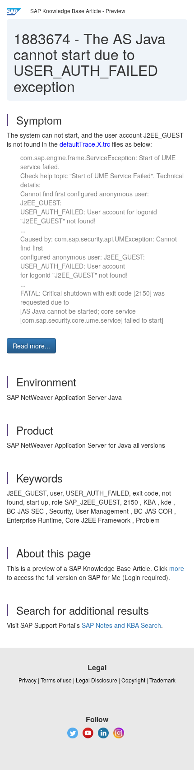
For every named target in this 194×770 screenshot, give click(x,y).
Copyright (133, 680)
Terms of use (56, 680)
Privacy (27, 680)
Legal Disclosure (96, 680)
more (176, 568)
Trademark (162, 680)
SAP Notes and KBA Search (121, 625)
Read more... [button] (31, 345)
